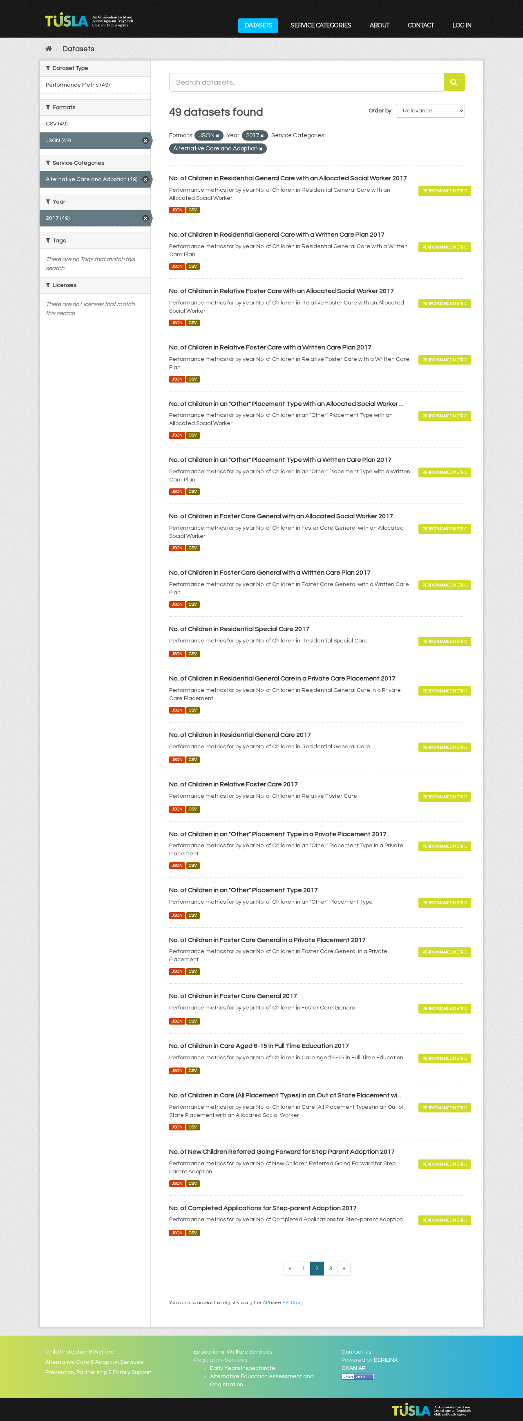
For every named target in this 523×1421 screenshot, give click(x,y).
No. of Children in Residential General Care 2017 (240, 735)
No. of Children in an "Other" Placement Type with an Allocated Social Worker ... (286, 404)
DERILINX (386, 1360)
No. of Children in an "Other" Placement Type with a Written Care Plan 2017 (280, 460)
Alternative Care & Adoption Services (94, 1362)
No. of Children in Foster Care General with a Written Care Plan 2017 (270, 572)
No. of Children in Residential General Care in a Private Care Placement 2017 (282, 678)
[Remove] (217, 136)
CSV (193, 210)
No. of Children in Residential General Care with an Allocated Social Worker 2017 (288, 178)
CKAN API (354, 1368)
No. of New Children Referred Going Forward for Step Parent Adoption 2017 (282, 1151)
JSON (177, 210)
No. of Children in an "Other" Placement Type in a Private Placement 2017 (278, 834)
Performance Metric (444, 190)
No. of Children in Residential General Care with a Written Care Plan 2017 (276, 234)
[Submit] (454, 82)
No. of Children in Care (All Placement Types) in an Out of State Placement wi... (285, 1095)
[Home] (48, 49)
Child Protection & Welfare (79, 1352)
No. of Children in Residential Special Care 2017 (239, 629)
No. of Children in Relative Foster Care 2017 (233, 784)
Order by (380, 111)
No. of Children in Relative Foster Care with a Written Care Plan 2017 (270, 347)
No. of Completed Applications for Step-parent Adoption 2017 (263, 1208)
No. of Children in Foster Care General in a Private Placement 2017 (267, 940)
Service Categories (321, 25)
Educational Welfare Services (233, 1352)
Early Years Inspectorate (242, 1368)
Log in (462, 25)
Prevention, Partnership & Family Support (98, 1372)
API (266, 1302)
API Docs (291, 1302)
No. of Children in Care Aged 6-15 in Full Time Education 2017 (259, 1046)
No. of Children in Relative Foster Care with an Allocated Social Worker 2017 (281, 291)
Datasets (258, 25)
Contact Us (356, 1352)
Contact (421, 25)
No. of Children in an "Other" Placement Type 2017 (243, 890)
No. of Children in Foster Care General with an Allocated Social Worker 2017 (281, 516)
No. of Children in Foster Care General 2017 (233, 996)
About (379, 25)
